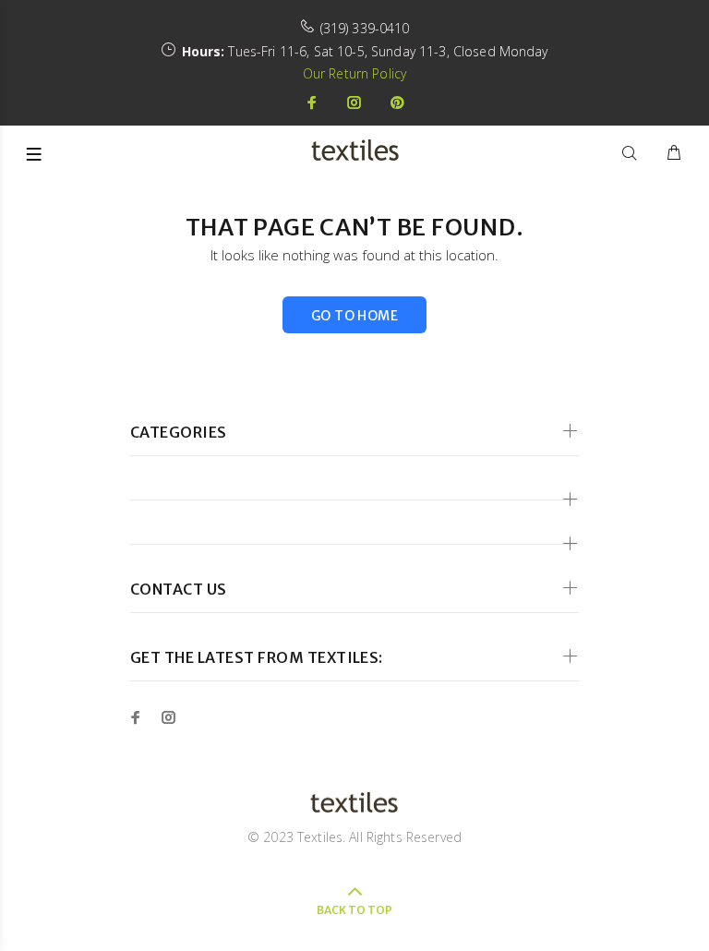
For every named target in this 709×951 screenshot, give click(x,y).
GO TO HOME (354, 315)
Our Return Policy (354, 73)
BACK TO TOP (354, 910)
